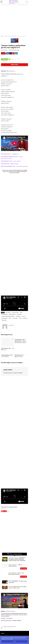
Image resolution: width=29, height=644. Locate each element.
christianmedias (12, 314)
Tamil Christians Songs (15, 50)
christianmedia (4, 314)
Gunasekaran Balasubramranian (8, 316)
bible (21, 312)
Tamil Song (25, 318)
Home (2, 36)
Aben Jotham (8, 312)
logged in (11, 372)
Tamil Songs (4, 320)
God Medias (19, 314)
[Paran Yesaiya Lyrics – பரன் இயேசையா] (7, 338)
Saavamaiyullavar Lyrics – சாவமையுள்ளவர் (11, 161)
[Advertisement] (14, 19)
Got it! (14, 641)
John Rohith (18, 316)
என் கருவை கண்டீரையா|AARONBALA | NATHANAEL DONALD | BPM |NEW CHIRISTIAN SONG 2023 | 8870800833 (16, 559)
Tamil (10, 50)
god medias (5, 50)
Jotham (23, 316)
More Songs (14, 64)
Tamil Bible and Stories (10, 611)
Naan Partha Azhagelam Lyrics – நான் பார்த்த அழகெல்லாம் (14, 166)
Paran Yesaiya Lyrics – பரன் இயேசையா (10, 154)
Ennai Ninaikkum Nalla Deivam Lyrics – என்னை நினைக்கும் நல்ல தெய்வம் (20, 341)
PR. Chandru (15, 318)
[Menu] (1, 2)
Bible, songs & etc (11, 71)
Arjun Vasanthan (15, 312)
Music (10, 318)
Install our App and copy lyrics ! (8, 626)
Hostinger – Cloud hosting (6, 618)
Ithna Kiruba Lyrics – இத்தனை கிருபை (10, 163)
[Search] (27, 2)
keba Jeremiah (4, 318)
